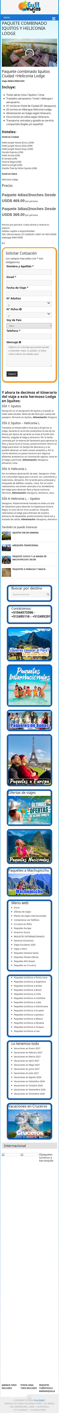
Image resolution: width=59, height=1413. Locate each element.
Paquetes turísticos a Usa (26, 1031)
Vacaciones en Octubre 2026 (28, 1085)
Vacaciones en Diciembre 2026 (29, 1093)
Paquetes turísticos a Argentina (30, 981)
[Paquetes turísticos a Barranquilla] (48, 1267)
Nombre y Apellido (20, 266)
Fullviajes (39, 1400)
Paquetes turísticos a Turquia (29, 1027)
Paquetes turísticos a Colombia (29, 998)
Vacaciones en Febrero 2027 (28, 1052)
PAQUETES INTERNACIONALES (29, 936)
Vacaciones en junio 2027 (26, 1068)
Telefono (13, 330)
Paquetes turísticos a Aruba (28, 985)
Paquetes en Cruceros (25, 965)
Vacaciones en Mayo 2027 (27, 1064)
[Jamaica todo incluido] (10, 1267)
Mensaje (29, 342)
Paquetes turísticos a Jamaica (29, 1014)
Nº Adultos (14, 298)
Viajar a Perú (20, 948)
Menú (7, 17)
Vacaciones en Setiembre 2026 (29, 1081)
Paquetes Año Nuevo (24, 961)
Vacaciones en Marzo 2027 (27, 1056)
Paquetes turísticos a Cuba (27, 1002)
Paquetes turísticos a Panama (29, 1022)
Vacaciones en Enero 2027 (27, 1048)
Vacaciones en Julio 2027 (26, 1073)
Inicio (17, 907)
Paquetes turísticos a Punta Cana (30, 977)
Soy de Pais (14, 320)
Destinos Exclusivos (24, 940)
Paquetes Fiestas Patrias (26, 957)
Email (11, 276)
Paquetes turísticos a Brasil (27, 989)
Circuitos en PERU (23, 924)
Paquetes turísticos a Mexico (28, 1018)
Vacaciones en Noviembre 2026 (30, 1089)
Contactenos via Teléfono (26, 919)
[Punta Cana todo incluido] (29, 1267)
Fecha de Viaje (17, 287)
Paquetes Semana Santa (26, 952)
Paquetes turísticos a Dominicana (31, 1006)
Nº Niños (29, 309)
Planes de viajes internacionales (30, 915)
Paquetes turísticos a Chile (27, 994)
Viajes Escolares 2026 (24, 944)
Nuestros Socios (22, 932)
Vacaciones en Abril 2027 (26, 1060)
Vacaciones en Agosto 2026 (27, 1077)
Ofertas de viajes (22, 911)
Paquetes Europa (22, 928)
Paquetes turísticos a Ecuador (29, 1010)
